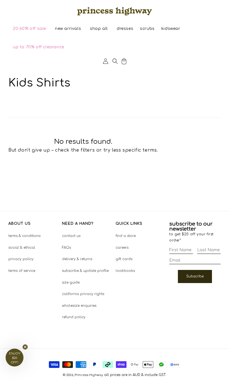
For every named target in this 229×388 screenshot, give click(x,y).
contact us (71, 236)
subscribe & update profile (85, 271)
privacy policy (21, 259)
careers (122, 248)
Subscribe (195, 276)
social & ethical (21, 248)
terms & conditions (24, 236)
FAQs (66, 248)
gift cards (124, 259)
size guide (71, 282)
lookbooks (125, 271)
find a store (126, 236)
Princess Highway (89, 375)
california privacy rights (83, 294)
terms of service (21, 271)
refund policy (73, 317)
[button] (29, 29)
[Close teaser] (25, 347)
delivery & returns (77, 259)
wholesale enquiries (79, 306)
